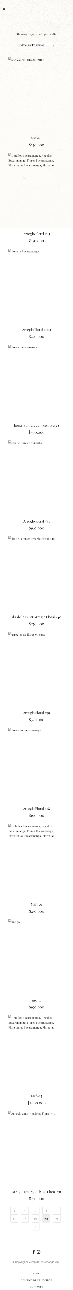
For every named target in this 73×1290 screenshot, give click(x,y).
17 (14, 1218)
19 (35, 1218)
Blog (36, 1273)
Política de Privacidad (36, 1280)
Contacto (36, 1286)
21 (56, 1218)
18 (24, 1218)
